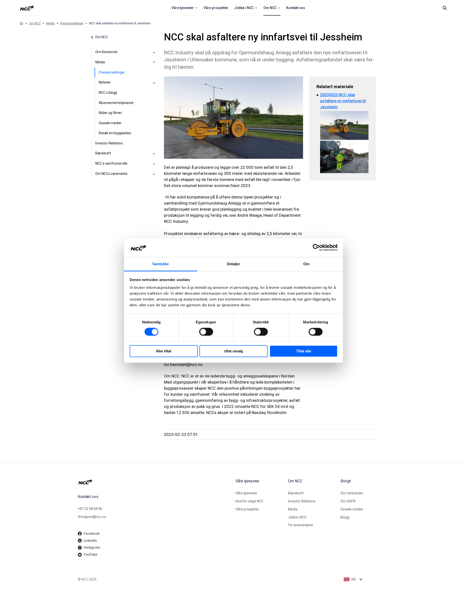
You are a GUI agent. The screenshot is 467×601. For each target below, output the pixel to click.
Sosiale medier (110, 123)
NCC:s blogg (108, 92)
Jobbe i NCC (297, 517)
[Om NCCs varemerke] (154, 174)
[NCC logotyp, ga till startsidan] (27, 8)
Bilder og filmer (110, 113)
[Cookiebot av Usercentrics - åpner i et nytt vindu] (316, 247)
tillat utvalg (233, 351)
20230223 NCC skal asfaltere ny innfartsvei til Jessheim (343, 101)
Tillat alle (303, 351)
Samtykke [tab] (160, 264)
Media (50, 23)
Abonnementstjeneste (116, 103)
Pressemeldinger (71, 23)
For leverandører (300, 525)
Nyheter (105, 82)
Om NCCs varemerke (111, 174)
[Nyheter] (154, 82)
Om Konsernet (106, 52)
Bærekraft (103, 153)
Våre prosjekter (247, 509)
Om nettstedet (352, 493)
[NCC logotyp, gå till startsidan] (155, 482)
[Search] (445, 8)
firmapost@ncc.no (92, 517)
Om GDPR (348, 501)
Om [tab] (306, 264)
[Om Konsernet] (154, 52)
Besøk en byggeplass (115, 133)
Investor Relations (109, 143)
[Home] (21, 23)
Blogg (345, 517)
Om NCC (35, 23)
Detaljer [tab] (233, 264)
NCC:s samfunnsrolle (111, 163)
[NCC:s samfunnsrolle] (154, 164)
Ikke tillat (163, 351)
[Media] (154, 62)
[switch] (206, 332)
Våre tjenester (246, 493)
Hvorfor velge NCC (249, 501)
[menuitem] (184, 8)
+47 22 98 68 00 (90, 509)
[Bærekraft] (154, 153)
